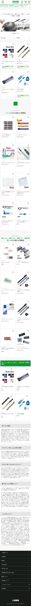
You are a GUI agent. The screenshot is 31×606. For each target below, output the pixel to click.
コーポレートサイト (6, 584)
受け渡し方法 (5, 568)
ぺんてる (8, 113)
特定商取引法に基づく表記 (8, 572)
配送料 (3, 560)
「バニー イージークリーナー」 (8, 487)
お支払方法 (4, 564)
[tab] (8, 38)
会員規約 (4, 556)
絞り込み (3, 38)
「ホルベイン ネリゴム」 (20, 487)
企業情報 (4, 588)
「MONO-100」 (23, 470)
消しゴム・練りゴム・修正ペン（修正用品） (13, 362)
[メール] (29, 2)
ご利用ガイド (5, 552)
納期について (5, 576)
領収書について (5, 580)
